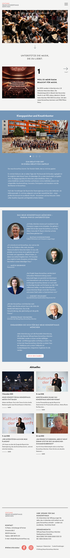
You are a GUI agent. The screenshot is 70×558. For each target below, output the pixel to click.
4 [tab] (39, 156)
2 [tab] (33, 156)
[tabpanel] (35, 136)
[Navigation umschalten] (66, 4)
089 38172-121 (15, 536)
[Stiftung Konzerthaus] (10, 5)
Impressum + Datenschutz (44, 546)
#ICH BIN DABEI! (35, 356)
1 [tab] (30, 156)
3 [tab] (36, 156)
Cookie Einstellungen (58, 546)
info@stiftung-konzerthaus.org (19, 539)
